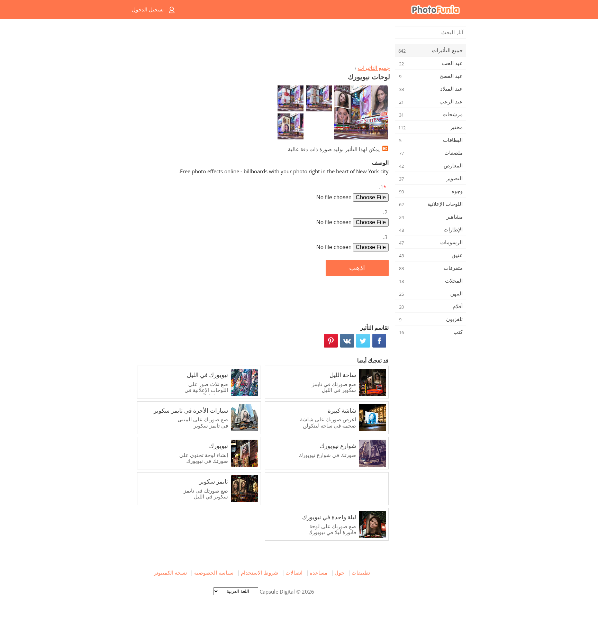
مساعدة (318, 572)
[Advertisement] (262, 43)
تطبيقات (361, 572)
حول (339, 572)
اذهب (357, 268)
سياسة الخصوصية (214, 572)
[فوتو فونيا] (327, 9)
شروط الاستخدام (259, 572)
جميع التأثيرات (374, 68)
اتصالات (294, 572)
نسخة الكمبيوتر (170, 572)
